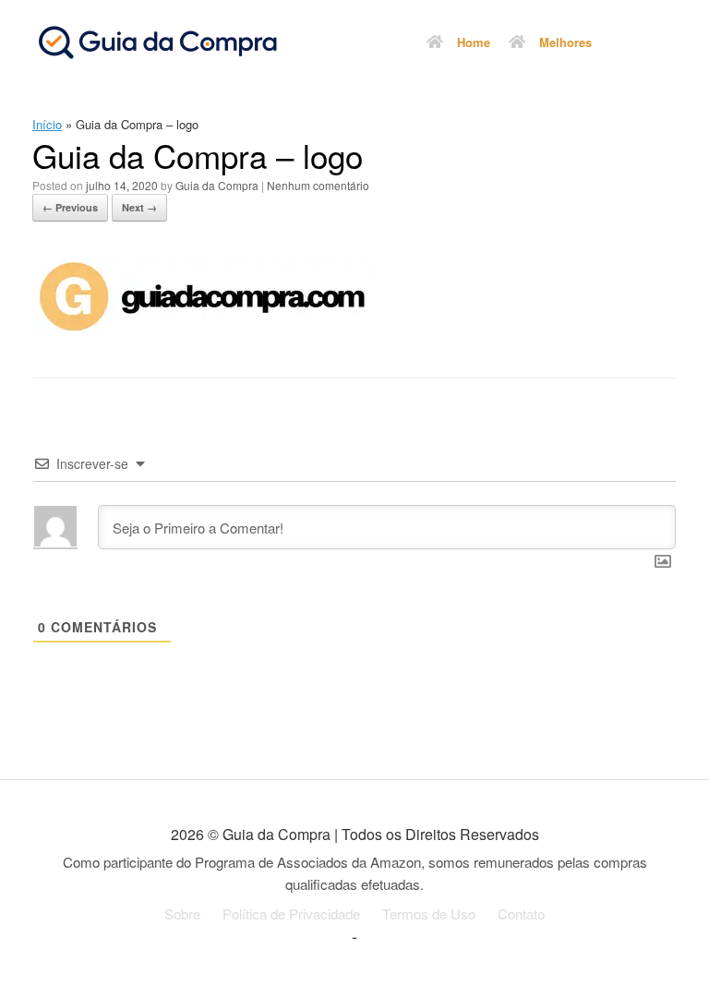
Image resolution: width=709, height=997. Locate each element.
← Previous (70, 207)
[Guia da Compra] (156, 41)
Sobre (182, 913)
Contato (521, 913)
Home (473, 42)
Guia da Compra (216, 185)
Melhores (565, 42)
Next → (139, 207)
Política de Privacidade (291, 913)
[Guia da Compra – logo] (202, 328)
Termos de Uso (428, 913)
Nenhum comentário (318, 185)
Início (47, 124)
